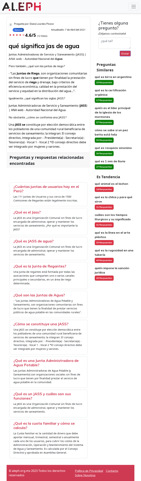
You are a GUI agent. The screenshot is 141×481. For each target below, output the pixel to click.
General (18, 30)
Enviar (125, 53)
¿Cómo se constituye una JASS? (40, 324)
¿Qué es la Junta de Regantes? (39, 266)
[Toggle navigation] (134, 6)
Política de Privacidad (89, 471)
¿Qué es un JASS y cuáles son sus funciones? (42, 396)
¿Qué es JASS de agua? (33, 241)
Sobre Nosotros (85, 475)
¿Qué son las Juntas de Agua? (39, 295)
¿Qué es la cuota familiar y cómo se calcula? (44, 425)
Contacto (112, 471)
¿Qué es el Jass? (27, 212)
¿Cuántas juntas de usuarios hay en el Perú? (46, 188)
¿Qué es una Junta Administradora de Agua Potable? (46, 362)
